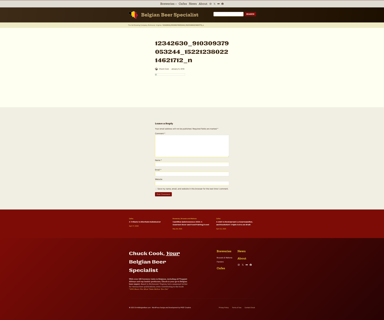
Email (158, 170)
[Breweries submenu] (176, 4)
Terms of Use (236, 307)
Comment (160, 133)
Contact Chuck (250, 307)
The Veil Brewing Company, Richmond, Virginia (144, 25)
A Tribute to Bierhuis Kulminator (145, 222)
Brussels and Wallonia (189, 219)
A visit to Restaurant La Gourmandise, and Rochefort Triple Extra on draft (234, 223)
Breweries (176, 219)
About (242, 258)
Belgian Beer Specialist (169, 15)
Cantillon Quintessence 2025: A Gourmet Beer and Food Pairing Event (191, 223)
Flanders (220, 262)
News (242, 251)
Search (250, 14)
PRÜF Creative (185, 307)
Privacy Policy (224, 307)
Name (158, 160)
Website (158, 179)
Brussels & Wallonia (224, 258)
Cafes (131, 219)
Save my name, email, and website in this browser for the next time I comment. (193, 189)
